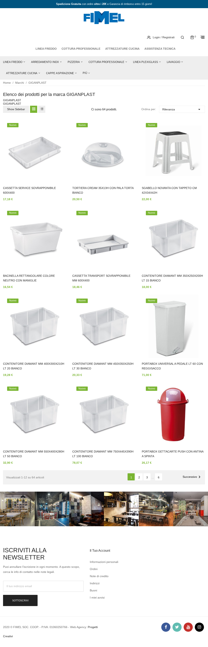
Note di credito (99, 576)
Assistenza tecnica (160, 48)
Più (85, 73)
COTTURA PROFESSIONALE (81, 48)
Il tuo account (100, 550)
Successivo (192, 477)
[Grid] (33, 109)
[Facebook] (165, 627)
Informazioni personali (104, 562)
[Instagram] (199, 627)
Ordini (94, 569)
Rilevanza (182, 109)
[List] (41, 109)
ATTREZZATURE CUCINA (122, 48)
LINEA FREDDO (46, 48)
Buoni (93, 590)
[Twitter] (177, 627)
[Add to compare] (57, 162)
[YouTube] (188, 627)
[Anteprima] (57, 152)
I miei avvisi (97, 597)
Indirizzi (95, 583)
